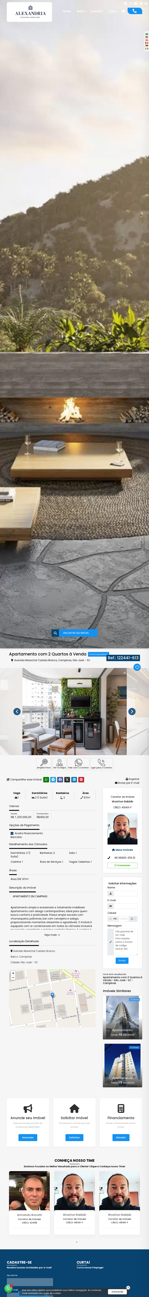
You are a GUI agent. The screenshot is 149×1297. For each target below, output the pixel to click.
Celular (112, 913)
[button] (52, 995)
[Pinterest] (146, 4)
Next (132, 711)
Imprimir (133, 779)
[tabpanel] (29, 1208)
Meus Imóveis (124, 850)
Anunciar (28, 1137)
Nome (111, 887)
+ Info (112, 11)
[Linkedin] (141, 4)
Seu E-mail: (12, 1289)
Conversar (123, 865)
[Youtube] (136, 4)
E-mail (112, 900)
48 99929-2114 (123, 857)
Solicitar (74, 1137)
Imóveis (96, 11)
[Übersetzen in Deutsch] (146, 46)
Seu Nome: (12, 1275)
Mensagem (115, 925)
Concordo (117, 1291)
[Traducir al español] (146, 40)
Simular (121, 1137)
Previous (17, 711)
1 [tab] (76, 1242)
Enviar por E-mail (128, 783)
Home (66, 11)
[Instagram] (130, 4)
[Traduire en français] (146, 43)
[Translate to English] (146, 37)
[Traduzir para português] (146, 34)
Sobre (81, 11)
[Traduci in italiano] (146, 49)
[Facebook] (125, 4)
